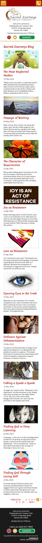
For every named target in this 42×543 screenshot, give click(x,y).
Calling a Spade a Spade (19, 383)
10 (23, 502)
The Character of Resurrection (14, 163)
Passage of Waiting (16, 118)
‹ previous (15, 499)
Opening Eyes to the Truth (20, 293)
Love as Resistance (15, 251)
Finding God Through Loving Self (17, 474)
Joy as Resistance (15, 207)
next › (32, 502)
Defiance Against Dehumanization (15, 339)
